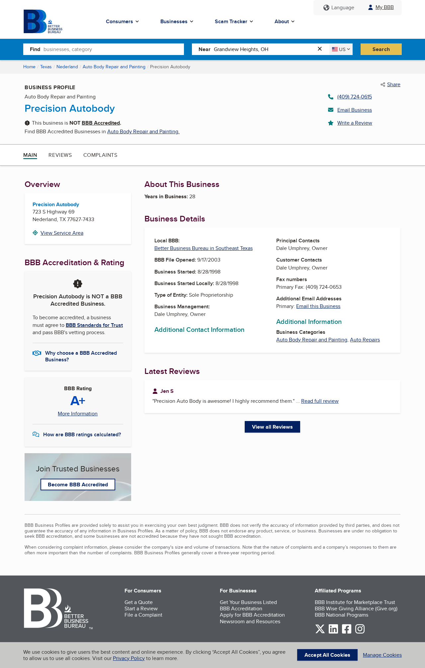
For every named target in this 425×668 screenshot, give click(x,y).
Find (35, 49)
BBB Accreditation (241, 608)
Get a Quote (139, 602)
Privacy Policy (129, 658)
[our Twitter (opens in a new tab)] (320, 632)
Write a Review (354, 123)
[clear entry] (321, 49)
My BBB (385, 7)
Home (29, 66)
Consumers (119, 21)
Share (393, 84)
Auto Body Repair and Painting (114, 66)
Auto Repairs (365, 339)
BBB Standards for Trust (94, 325)
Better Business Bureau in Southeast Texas (203, 248)
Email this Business (318, 306)
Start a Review (141, 608)
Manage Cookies (382, 655)
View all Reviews (272, 427)
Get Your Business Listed (248, 602)
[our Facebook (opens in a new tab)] (346, 632)
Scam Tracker (231, 21)
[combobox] (113, 49)
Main (30, 155)
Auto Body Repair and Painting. (143, 131)
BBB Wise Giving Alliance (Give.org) (356, 608)
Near (205, 49)
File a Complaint (143, 615)
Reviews (60, 155)
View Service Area (62, 233)
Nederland (67, 66)
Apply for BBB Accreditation (252, 615)
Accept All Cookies (327, 655)
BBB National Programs (341, 615)
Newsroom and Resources (250, 621)
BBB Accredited (101, 123)
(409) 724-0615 (354, 96)
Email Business (354, 110)
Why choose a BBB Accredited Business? (81, 355)
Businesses (174, 21)
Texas (46, 66)
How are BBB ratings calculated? (82, 434)
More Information (78, 413)
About (282, 21)
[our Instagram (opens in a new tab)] (360, 632)
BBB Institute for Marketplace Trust (355, 602)
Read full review (320, 401)
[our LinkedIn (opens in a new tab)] (333, 632)
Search (381, 49)
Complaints (100, 155)
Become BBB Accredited (78, 484)
